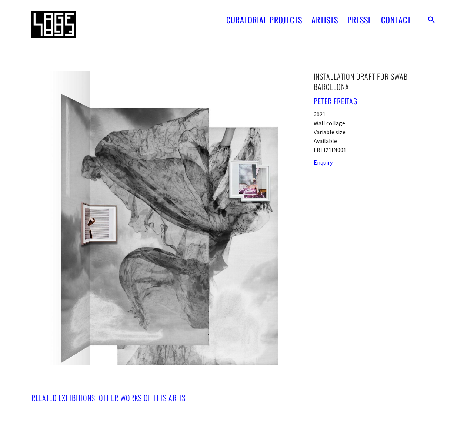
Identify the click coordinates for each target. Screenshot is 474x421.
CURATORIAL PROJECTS (264, 20)
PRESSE (359, 20)
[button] (431, 19)
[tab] (63, 397)
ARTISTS (324, 20)
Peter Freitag (335, 100)
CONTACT (396, 20)
